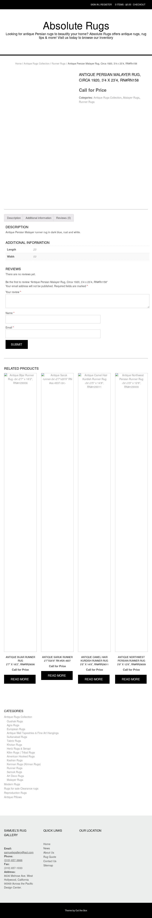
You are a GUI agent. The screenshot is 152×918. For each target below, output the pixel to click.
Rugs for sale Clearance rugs (21, 788)
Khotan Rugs (14, 744)
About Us (48, 852)
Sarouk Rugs (14, 772)
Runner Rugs (59, 63)
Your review (13, 292)
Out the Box (81, 910)
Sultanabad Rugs (17, 737)
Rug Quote (49, 857)
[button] (76, 49)
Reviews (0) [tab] (63, 218)
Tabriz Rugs (14, 741)
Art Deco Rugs (15, 776)
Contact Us (49, 861)
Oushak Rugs (15, 721)
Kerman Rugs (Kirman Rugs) (24, 764)
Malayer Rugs (131, 97)
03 (34, 256)
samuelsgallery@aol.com (19, 852)
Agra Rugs (13, 725)
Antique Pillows (13, 797)
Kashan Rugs (15, 760)
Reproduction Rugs (15, 793)
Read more (20, 679)
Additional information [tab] (38, 218)
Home (18, 63)
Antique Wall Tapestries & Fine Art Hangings (33, 733)
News (46, 848)
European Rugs (16, 729)
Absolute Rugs (76, 25)
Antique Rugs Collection (36, 63)
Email (10, 327)
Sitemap (48, 865)
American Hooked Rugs (21, 756)
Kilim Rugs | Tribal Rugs (21, 752)
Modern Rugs (12, 784)
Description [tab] (14, 218)
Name (10, 313)
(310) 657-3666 (13, 860)
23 (34, 249)
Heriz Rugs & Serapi (19, 748)
